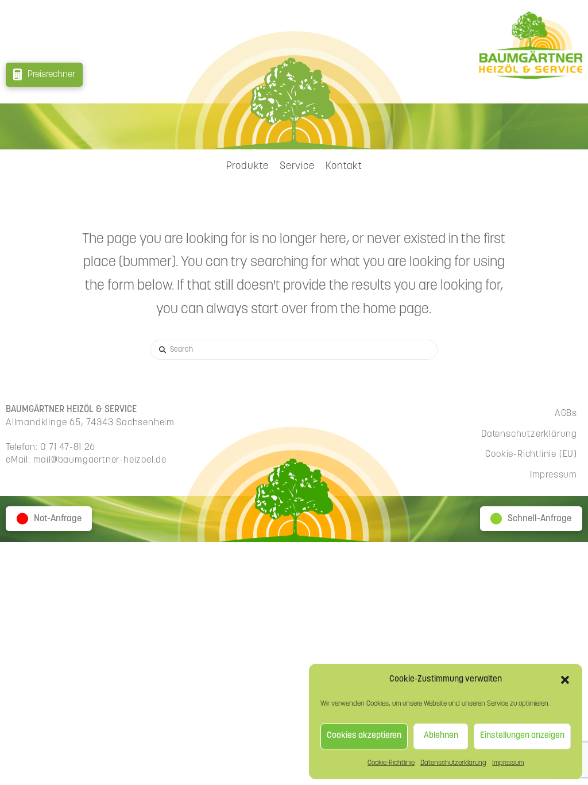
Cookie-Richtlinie (391, 763)
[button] (565, 680)
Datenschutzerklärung (453, 763)
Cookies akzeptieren (364, 736)
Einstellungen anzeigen (522, 736)
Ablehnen (441, 736)
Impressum (508, 763)
